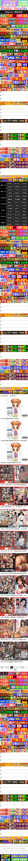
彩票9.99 (9, 205)
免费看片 (3, 222)
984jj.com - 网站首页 (13, 12)
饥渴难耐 (17, 196)
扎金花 (17, 205)
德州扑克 (24, 202)
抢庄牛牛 (17, 202)
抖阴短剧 (17, 224)
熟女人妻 (17, 215)
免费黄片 (24, 215)
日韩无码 (24, 224)
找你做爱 (24, 196)
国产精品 (9, 183)
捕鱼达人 (9, 202)
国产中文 (9, 221)
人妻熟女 (9, 193)
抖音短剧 (9, 208)
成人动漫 (24, 186)
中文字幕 (17, 190)
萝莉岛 (24, 211)
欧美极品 (17, 186)
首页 (2, 667)
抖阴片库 (3, 216)
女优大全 (17, 211)
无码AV (3, 210)
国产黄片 (9, 215)
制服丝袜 (17, 193)
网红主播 (17, 183)
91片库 (10, 211)
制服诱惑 (24, 218)
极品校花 (9, 224)
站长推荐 (3, 197)
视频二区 (3, 191)
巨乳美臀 (24, 190)
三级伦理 (9, 190)
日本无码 (24, 183)
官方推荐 (3, 204)
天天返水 (24, 205)
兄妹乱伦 (17, 221)
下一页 (22, 667)
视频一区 (3, 185)
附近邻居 (9, 196)
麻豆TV (17, 208)
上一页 (7, 667)
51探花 (24, 208)
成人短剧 (24, 221)
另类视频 (24, 193)
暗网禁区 (9, 218)
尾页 (15, 669)
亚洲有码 (9, 186)
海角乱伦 (17, 218)
